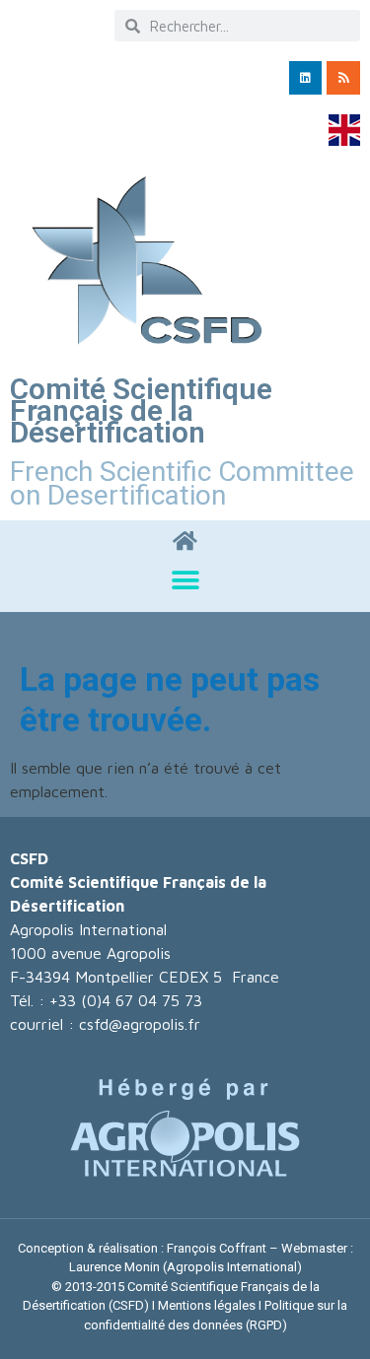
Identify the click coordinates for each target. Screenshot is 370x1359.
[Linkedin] (306, 78)
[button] (185, 580)
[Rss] (343, 78)
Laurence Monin (114, 1266)
